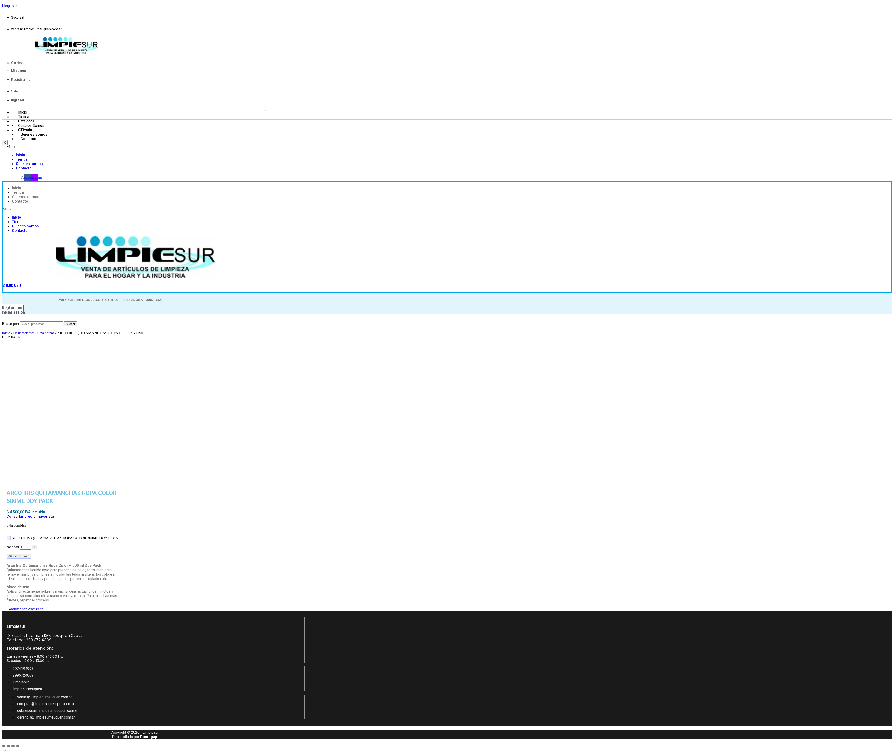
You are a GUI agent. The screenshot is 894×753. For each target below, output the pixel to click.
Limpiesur (9, 6)
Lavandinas (45, 333)
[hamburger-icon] (265, 110)
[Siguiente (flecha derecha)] (8, 750)
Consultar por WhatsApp (25, 609)
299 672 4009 (38, 640)
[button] (119, 147)
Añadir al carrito (18, 556)
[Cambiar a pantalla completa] (13, 746)
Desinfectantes (23, 333)
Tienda (23, 117)
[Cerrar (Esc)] (4, 746)
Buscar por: (10, 324)
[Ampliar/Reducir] (18, 746)
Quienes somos (33, 134)
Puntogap (148, 737)
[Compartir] (8, 746)
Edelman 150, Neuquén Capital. (55, 635)
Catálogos (26, 121)
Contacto (28, 139)
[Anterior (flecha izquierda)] (4, 750)
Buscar (70, 324)
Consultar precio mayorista (30, 516)
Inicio (22, 112)
